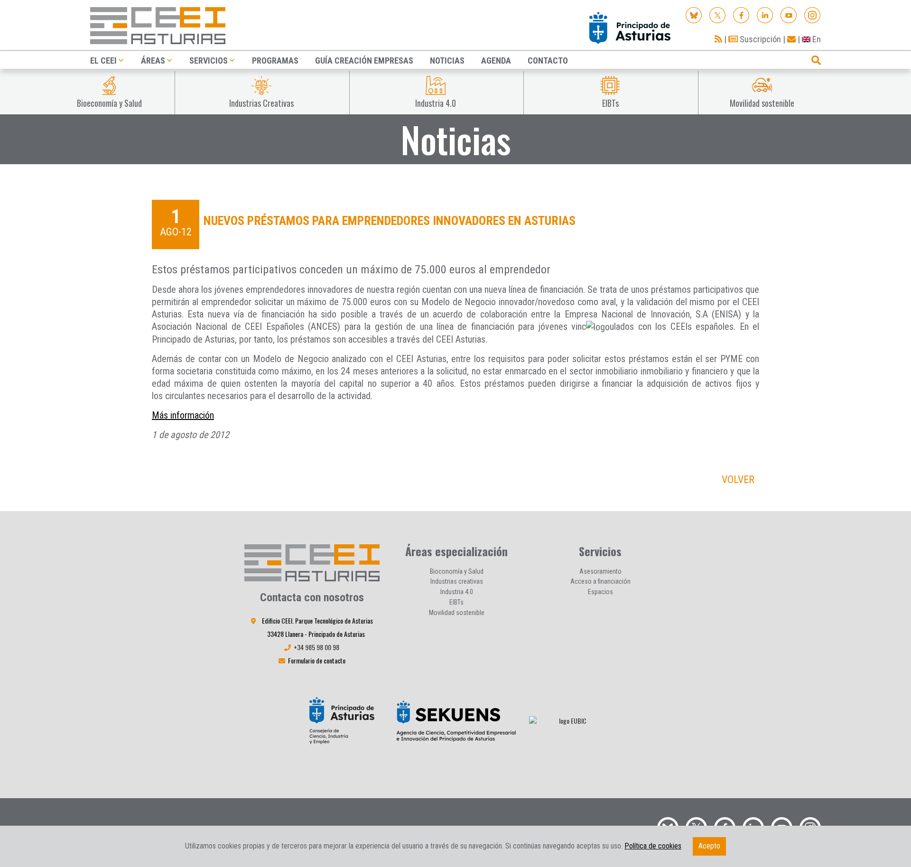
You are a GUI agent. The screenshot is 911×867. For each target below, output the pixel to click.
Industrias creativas (456, 581)
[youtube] (789, 14)
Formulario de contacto (316, 660)
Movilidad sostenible (456, 612)
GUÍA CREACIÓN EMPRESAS (364, 60)
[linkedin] (765, 14)
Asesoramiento (600, 571)
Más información (183, 415)
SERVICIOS (208, 60)
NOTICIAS (447, 60)
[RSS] (718, 39)
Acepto (709, 845)
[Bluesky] (694, 14)
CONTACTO (548, 60)
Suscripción (759, 39)
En (815, 39)
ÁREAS (153, 60)
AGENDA (496, 60)
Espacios (600, 592)
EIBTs (456, 602)
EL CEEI (103, 60)
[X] (717, 14)
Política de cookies (652, 845)
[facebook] (741, 14)
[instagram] (812, 14)
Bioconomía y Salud (456, 571)
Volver (738, 479)
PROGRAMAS (275, 60)
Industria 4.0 (456, 592)
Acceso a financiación (600, 581)
